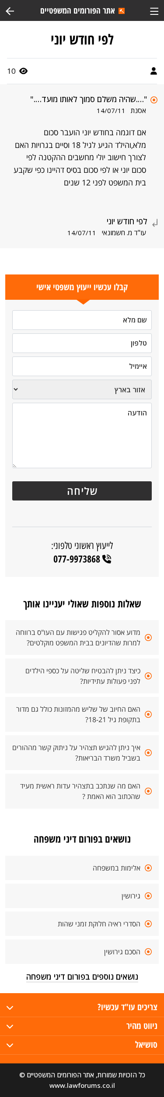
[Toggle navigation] (154, 10)
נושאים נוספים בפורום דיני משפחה (82, 976)
